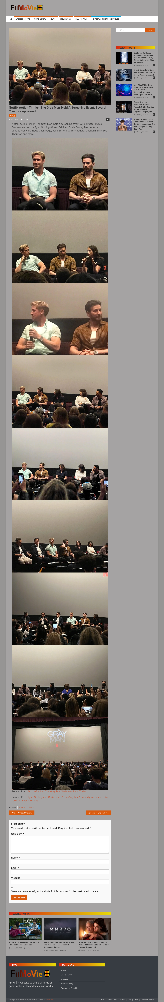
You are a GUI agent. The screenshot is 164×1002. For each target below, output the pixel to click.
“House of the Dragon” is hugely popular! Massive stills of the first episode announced (94, 944)
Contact (64, 979)
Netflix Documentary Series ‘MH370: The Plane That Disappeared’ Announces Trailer (60, 944)
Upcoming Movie (23, 19)
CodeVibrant (50, 1000)
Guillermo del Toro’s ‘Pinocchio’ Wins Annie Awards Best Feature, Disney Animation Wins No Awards (144, 58)
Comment (17, 833)
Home (63, 970)
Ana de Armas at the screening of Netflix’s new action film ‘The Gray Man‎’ (23, 813)
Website (15, 877)
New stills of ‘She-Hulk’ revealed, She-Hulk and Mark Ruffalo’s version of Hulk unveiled (99, 813)
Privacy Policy (67, 984)
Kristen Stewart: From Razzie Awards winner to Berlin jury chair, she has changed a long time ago (144, 124)
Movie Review (40, 19)
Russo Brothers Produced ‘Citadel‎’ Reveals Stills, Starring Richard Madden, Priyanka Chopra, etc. (144, 107)
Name (15, 857)
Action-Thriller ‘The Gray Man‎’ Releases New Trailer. (57, 791)
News (52, 19)
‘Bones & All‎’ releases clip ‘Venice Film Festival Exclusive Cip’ (24, 943)
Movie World (66, 19)
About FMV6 (66, 975)
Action (22, 807)
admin (25, 119)
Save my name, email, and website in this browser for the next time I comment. (56, 891)
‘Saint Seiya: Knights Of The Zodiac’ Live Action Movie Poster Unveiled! (144, 72)
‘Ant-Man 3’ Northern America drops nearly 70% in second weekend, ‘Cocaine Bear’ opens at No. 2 (143, 90)
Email (15, 867)
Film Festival (81, 19)
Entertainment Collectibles (106, 19)
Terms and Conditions (70, 988)
